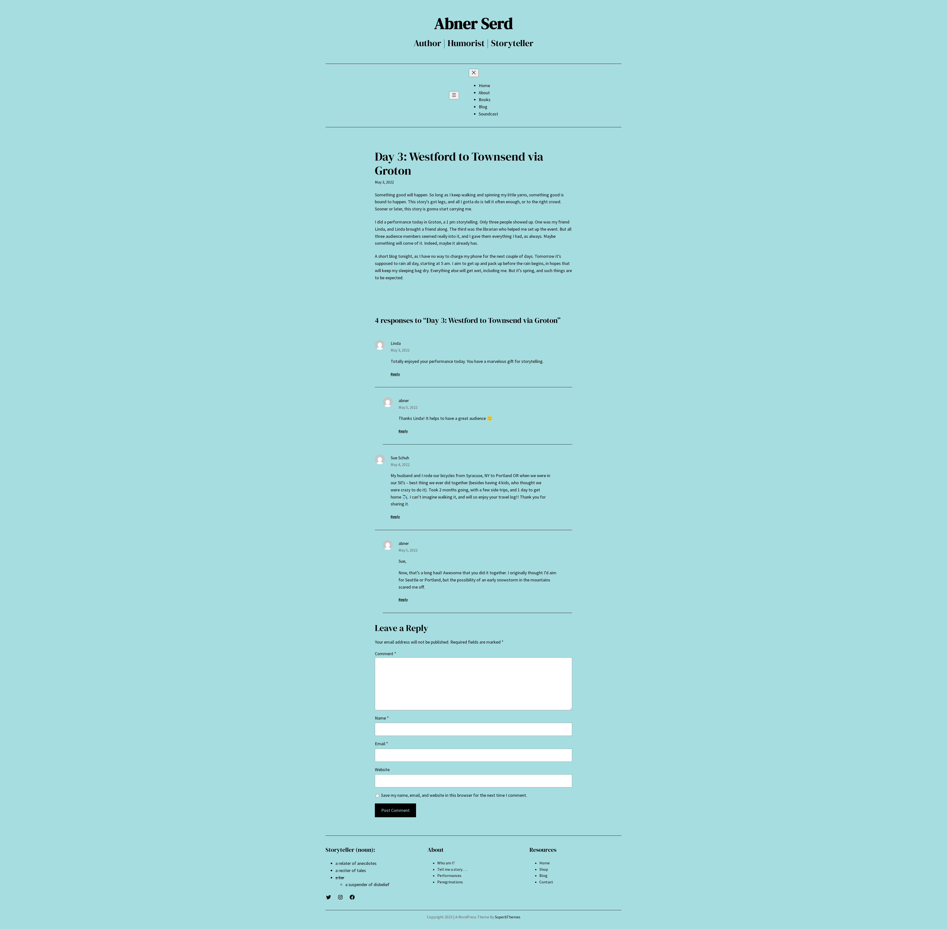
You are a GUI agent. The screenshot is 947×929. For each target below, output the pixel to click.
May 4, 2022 (400, 464)
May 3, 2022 (400, 350)
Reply (395, 374)
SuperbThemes (507, 916)
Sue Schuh (400, 458)
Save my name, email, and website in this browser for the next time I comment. (454, 795)
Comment (385, 653)
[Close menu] (474, 73)
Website (382, 769)
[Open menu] (454, 95)
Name (382, 718)
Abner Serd (473, 23)
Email (381, 743)
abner (404, 400)
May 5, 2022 (408, 407)
